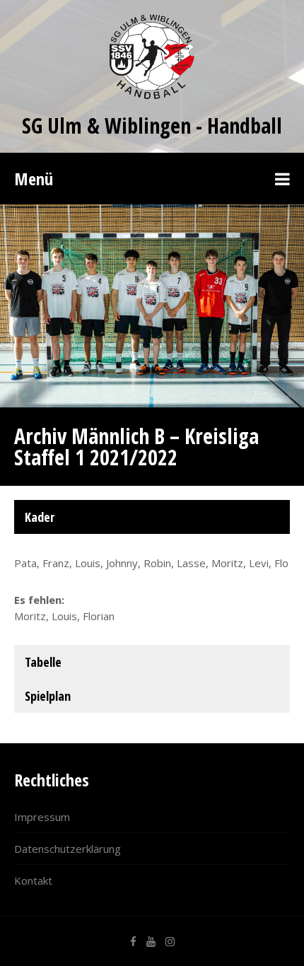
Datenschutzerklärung (67, 849)
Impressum (42, 817)
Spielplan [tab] (48, 695)
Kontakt (33, 880)
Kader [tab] (39, 516)
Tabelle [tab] (43, 661)
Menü (33, 178)
